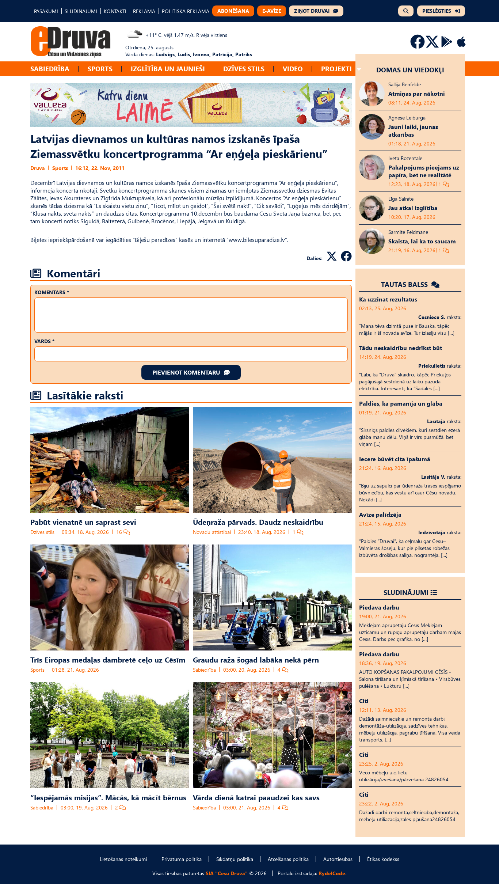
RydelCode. (333, 873)
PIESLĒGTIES (436, 10)
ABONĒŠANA (233, 10)
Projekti (336, 68)
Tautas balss (405, 284)
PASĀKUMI (46, 11)
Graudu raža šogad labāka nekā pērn (256, 659)
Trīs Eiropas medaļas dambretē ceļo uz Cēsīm (107, 659)
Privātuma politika (181, 858)
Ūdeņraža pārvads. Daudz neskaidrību (258, 521)
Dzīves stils (243, 68)
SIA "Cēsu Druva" (227, 873)
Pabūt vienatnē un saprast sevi (83, 521)
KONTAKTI (115, 11)
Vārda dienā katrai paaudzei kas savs (256, 797)
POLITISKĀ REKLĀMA (185, 11)
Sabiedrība (49, 68)
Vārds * (44, 341)
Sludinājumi (406, 592)
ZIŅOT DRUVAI (312, 10)
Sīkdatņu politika (234, 858)
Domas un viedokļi (410, 69)
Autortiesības (338, 858)
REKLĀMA (144, 11)
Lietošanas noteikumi (123, 858)
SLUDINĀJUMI (81, 11)
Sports (100, 68)
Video (293, 68)
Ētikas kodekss (383, 858)
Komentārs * (51, 292)
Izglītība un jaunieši (168, 68)
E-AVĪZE (271, 10)
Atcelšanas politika (288, 858)
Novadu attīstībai (212, 531)
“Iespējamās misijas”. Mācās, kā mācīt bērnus (108, 797)
